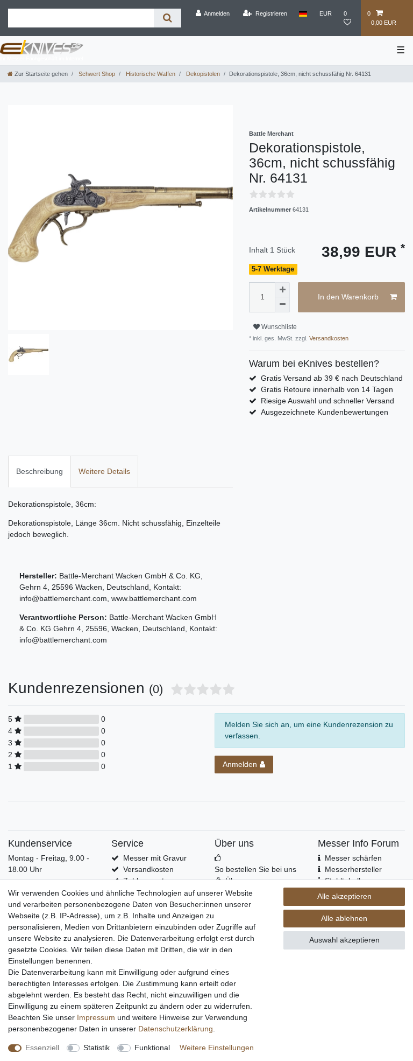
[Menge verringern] (282, 304)
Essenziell (42, 1047)
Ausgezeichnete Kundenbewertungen (324, 412)
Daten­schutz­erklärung (175, 1028)
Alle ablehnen (344, 918)
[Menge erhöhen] (282, 289)
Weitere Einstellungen (217, 1047)
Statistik (96, 1047)
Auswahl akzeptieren (344, 940)
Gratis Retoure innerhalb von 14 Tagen (327, 389)
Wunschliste (278, 327)
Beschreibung (39, 471)
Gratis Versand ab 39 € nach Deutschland (332, 378)
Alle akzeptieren (344, 896)
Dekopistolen (202, 74)
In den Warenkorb (348, 296)
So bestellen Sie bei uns (255, 869)
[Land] (303, 13)
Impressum (96, 1017)
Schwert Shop (96, 74)
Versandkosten (328, 338)
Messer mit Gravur (155, 858)
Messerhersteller (353, 869)
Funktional (152, 1047)
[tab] (39, 471)
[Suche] (167, 18)
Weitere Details (104, 471)
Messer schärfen (353, 858)
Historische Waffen (149, 74)
